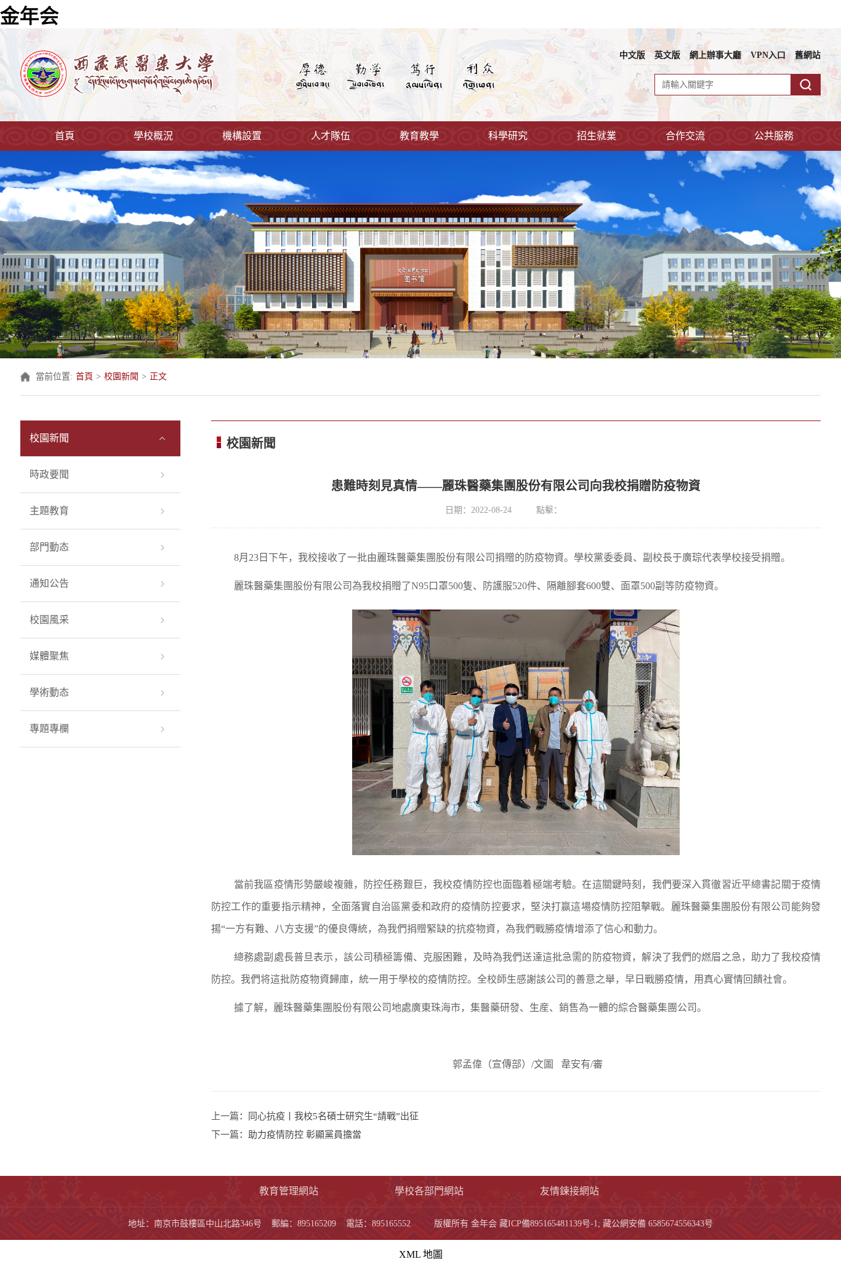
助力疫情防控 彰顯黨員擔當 (304, 1135)
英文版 (667, 55)
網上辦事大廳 (715, 55)
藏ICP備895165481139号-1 (548, 1223)
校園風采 (49, 619)
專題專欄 (49, 728)
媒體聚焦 (49, 656)
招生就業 (596, 136)
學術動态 (49, 692)
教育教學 (419, 136)
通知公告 (49, 583)
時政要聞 (49, 474)
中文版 (632, 55)
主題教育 (49, 510)
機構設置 (242, 136)
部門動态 (49, 547)
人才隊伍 (330, 136)
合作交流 (685, 136)
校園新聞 (121, 376)
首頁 (64, 136)
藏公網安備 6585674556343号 (658, 1223)
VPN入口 (768, 55)
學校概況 (153, 136)
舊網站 (808, 55)
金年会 (29, 16)
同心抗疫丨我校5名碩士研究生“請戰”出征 (333, 1116)
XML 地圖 (421, 1254)
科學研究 (508, 136)
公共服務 (774, 136)
